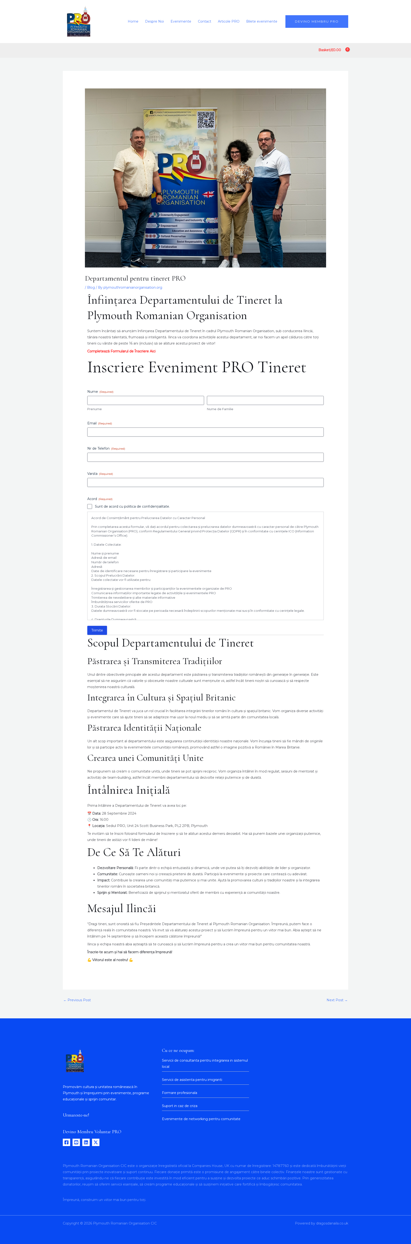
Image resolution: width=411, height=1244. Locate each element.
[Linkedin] (86, 1142)
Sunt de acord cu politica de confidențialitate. (132, 506)
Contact (204, 21)
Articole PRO (229, 21)
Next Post (337, 1000)
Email (99, 423)
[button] (316, 21)
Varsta (100, 473)
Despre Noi (154, 21)
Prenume (94, 409)
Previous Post (77, 1000)
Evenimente (181, 21)
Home (133, 21)
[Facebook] (66, 1142)
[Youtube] (76, 1142)
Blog (91, 287)
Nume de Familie (220, 409)
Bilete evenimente (261, 21)
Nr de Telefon (106, 448)
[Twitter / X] (95, 1142)
